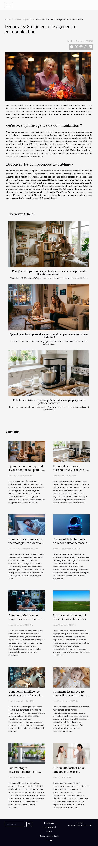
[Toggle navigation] (9, 5)
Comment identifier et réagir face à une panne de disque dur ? (26, 619)
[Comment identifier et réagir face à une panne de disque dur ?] (26, 600)
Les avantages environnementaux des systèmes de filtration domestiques (23, 773)
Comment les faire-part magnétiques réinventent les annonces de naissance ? (70, 697)
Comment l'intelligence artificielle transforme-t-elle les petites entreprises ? (26, 695)
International (49, 827)
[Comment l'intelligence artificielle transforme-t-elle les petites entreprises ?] (26, 677)
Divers (49, 840)
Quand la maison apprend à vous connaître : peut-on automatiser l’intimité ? (49, 336)
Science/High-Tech (23, 19)
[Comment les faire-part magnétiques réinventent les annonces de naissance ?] (71, 677)
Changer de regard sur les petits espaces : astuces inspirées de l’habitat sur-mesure (49, 273)
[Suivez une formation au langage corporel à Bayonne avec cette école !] (71, 753)
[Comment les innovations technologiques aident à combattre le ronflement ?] (26, 524)
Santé (49, 831)
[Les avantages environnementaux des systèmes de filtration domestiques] (26, 753)
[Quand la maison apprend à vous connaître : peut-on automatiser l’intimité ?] (48, 307)
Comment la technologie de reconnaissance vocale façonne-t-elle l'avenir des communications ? (70, 544)
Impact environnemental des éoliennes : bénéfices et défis (71, 619)
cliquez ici (31, 150)
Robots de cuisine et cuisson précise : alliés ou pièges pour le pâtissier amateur (49, 402)
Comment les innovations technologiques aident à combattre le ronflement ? (26, 543)
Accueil (8, 19)
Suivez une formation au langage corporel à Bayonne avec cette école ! (70, 771)
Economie (49, 823)
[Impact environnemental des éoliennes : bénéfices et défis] (71, 600)
